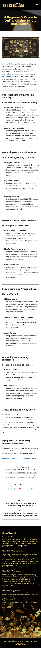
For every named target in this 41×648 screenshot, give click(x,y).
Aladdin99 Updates (23, 467)
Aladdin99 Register (22, 477)
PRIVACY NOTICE (20, 645)
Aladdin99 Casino (31, 472)
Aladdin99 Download (10, 475)
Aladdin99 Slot (32, 477)
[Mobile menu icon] (37, 5)
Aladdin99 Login (31, 475)
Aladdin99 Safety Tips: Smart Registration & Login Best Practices (20, 603)
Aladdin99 (11, 472)
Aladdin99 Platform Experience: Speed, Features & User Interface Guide (20, 596)
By (15, 469)
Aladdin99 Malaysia (10, 477)
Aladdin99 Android (20, 472)
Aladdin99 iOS (21, 475)
